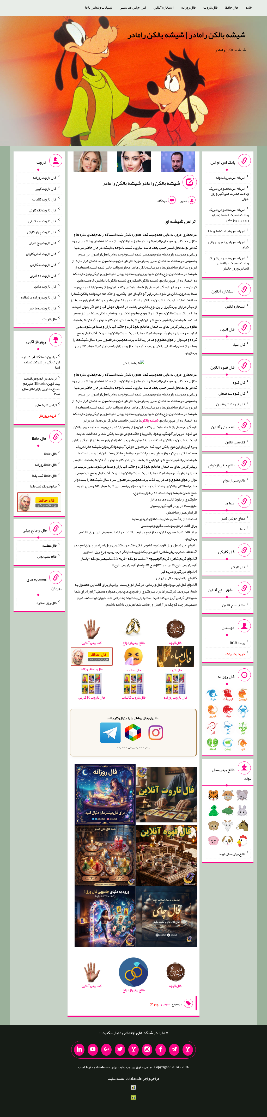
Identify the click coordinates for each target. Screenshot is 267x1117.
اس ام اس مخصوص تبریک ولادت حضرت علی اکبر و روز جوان (229, 193)
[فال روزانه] (105, 795)
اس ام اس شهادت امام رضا (226, 231)
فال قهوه (239, 382)
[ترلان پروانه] (134, 163)
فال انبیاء (239, 344)
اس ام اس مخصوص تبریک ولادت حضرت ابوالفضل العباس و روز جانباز (229, 263)
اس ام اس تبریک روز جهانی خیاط (228, 244)
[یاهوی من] (188, 1050)
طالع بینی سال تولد (232, 853)
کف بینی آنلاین (235, 442)
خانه (249, 7)
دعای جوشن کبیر (233, 518)
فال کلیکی (238, 567)
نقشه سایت (116, 1078)
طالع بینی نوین (47, 556)
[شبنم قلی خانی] (90, 163)
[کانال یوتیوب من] (93, 1050)
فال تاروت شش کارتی (41, 253)
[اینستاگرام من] (147, 1050)
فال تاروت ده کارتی (43, 275)
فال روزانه (188, 7)
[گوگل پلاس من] (106, 1050)
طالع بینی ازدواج (234, 480)
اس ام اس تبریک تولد (230, 177)
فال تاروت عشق (45, 286)
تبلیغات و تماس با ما (98, 7)
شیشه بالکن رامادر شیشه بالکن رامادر (141, 183)
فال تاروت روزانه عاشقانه (39, 297)
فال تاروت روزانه (45, 177)
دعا (242, 529)
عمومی (166, 1004)
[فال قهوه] (166, 856)
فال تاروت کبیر (46, 188)
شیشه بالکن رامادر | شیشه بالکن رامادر (187, 34)
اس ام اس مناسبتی (133, 7)
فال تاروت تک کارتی (43, 210)
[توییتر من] (120, 1050)
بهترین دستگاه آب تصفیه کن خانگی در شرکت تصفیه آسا (40, 362)
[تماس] (133, 1050)
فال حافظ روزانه (46, 464)
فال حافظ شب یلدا (44, 475)
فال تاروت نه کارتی (43, 264)
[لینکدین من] (79, 1050)
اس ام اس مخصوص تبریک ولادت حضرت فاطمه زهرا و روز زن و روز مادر (229, 215)
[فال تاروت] (166, 795)
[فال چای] (166, 917)
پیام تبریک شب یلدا (43, 486)
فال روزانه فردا (46, 602)
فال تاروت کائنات (44, 199)
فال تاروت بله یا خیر (43, 308)
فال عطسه (49, 545)
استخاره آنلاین (163, 7)
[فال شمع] (105, 856)
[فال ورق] (105, 917)
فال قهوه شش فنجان (230, 404)
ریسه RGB (237, 642)
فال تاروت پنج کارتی (43, 242)
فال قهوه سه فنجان (232, 393)
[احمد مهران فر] (178, 163)
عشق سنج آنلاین (233, 604)
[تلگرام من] (174, 1050)
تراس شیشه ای (46, 404)
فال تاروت (210, 7)
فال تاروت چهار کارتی (42, 231)
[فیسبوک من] (160, 1050)
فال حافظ (231, 7)
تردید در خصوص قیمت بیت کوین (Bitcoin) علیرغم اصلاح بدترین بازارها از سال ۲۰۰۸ (41, 386)
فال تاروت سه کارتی (42, 221)
